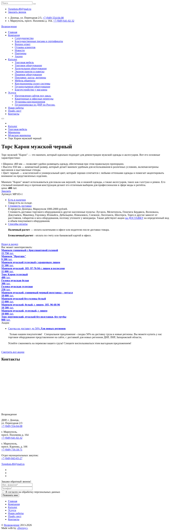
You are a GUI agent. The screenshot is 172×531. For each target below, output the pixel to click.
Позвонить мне (10, 495)
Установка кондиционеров (30, 101)
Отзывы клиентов (25, 47)
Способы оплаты (18, 224)
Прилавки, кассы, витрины (30, 77)
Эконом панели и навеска (29, 71)
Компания (14, 35)
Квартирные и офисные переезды (34, 98)
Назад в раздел (9, 244)
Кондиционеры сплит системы (32, 83)
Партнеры (20, 53)
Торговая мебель (24, 62)
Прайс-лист (14, 110)
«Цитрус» (22, 528)
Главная (12, 32)
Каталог (12, 59)
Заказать (6, 191)
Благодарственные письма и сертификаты (39, 41)
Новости (20, 50)
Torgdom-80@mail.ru (13, 464)
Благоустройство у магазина (31, 89)
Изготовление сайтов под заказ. (33, 95)
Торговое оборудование (28, 65)
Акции (19, 56)
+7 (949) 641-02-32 (63, 20)
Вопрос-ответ (22, 44)
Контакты (13, 113)
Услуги (12, 92)
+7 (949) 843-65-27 (11, 458)
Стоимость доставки (20, 205)
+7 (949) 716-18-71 (11, 449)
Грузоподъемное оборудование (32, 86)
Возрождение (11, 525)
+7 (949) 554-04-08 (53, 17)
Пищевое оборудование (28, 74)
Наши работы (16, 107)
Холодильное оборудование (31, 68)
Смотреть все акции (12, 352)
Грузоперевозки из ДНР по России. (35, 104)
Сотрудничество (24, 38)
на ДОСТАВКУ (134, 218)
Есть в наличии (17, 199)
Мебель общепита (25, 80)
